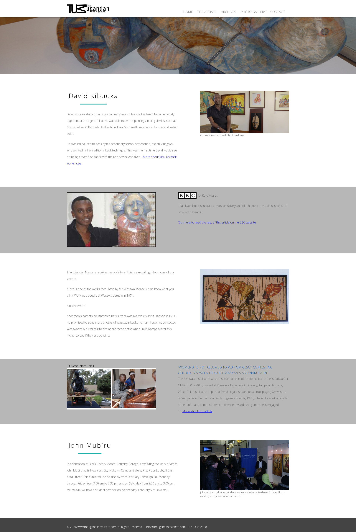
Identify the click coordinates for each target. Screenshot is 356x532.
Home (188, 11)
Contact (277, 11)
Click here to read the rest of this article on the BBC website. (217, 222)
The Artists (206, 11)
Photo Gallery (253, 11)
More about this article (197, 411)
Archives (228, 11)
